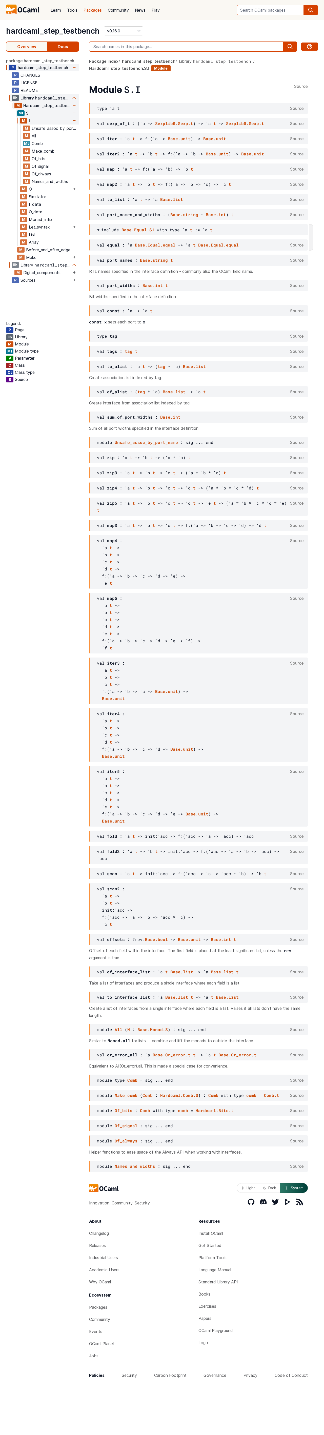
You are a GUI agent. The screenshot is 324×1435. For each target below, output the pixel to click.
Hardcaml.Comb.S (179, 1095)
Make (31, 257)
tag (128, 351)
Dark (272, 1188)
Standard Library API (218, 1281)
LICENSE (29, 82)
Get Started (209, 1245)
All (34, 135)
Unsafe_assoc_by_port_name (55, 128)
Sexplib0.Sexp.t (174, 123)
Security (129, 1375)
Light (251, 1188)
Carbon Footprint (170, 1375)
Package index (103, 61)
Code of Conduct (291, 1375)
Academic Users (104, 1269)
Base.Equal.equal (155, 245)
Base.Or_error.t (172, 1054)
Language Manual (214, 1269)
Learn (56, 10)
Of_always (41, 173)
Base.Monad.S (152, 1029)
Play (156, 10)
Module (161, 68)
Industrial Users (103, 1257)
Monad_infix (40, 219)
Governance (215, 1375)
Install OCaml (210, 1233)
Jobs (93, 1355)
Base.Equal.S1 (138, 229)
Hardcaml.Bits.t (215, 1110)
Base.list (171, 199)
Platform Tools (212, 1257)
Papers (204, 1318)
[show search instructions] (309, 47)
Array (34, 242)
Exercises (207, 1306)
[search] (311, 10)
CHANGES (30, 75)
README (29, 90)
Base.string (184, 214)
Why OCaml (100, 1281)
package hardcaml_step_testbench (40, 60)
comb (251, 1095)
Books (204, 1294)
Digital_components (41, 272)
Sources (28, 280)
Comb (37, 143)
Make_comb (43, 151)
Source (301, 86)
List (32, 234)
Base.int (216, 214)
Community (118, 10)
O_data (35, 211)
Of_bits (38, 158)
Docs (63, 46)
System (297, 1188)
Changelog (99, 1233)
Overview (26, 46)
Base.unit (179, 138)
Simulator (37, 196)
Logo (203, 1342)
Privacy (250, 1375)
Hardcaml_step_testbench (47, 105)
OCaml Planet (102, 1343)
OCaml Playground (215, 1330)
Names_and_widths (50, 181)
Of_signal (40, 166)
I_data (35, 204)
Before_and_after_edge (48, 249)
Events (95, 1331)
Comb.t (271, 1095)
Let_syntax (39, 227)
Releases (97, 1245)
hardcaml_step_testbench (53, 30)
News (140, 10)
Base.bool (156, 939)
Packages (93, 10)
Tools (72, 10)
